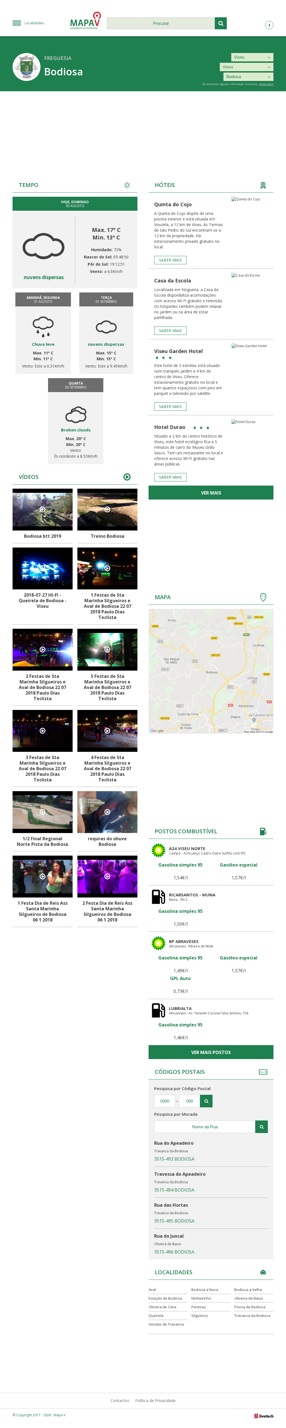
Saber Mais (170, 260)
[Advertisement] (143, 133)
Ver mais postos (211, 1052)
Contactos (120, 1400)
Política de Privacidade (155, 1400)
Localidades (34, 23)
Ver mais (211, 493)
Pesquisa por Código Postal (182, 1088)
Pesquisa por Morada (175, 1114)
